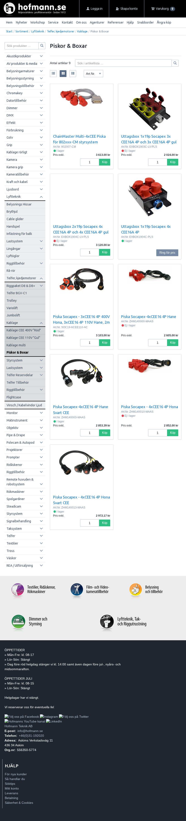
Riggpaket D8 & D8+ (21, 286)
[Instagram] (49, 716)
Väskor (11, 558)
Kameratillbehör (18, 174)
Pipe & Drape (16, 435)
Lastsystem (15, 241)
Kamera (12, 159)
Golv (10, 137)
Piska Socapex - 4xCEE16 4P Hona (149, 406)
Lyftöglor (13, 256)
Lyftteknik (37, 31)
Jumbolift (13, 315)
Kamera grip (15, 167)
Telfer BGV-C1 (17, 293)
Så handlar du (15, 779)
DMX (10, 115)
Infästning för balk (19, 234)
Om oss (81, 22)
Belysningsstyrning (20, 78)
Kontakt (67, 22)
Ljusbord (13, 189)
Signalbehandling (19, 521)
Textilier (12, 543)
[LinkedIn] (54, 721)
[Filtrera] (175, 63)
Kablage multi (16, 345)
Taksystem (14, 528)
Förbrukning (15, 130)
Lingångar (13, 248)
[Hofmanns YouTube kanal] (25, 721)
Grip (9, 145)
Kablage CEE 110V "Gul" (23, 337)
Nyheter (21, 22)
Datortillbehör (17, 100)
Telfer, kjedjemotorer (60, 31)
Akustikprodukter (19, 56)
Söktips (10, 783)
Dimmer (12, 108)
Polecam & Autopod (20, 442)
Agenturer (97, 22)
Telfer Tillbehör (18, 382)
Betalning (11, 798)
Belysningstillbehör (20, 86)
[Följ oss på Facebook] (22, 716)
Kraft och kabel (17, 182)
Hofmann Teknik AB (18, 726)
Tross (11, 551)
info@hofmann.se (30, 731)
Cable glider (15, 219)
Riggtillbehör (16, 263)
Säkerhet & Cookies (19, 802)
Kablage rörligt (17, 152)
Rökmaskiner (15, 492)
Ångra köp (164, 22)
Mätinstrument (17, 420)
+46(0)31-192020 (31, 735)
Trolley (12, 300)
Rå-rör (11, 270)
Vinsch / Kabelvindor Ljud (24, 405)
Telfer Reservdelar (20, 375)
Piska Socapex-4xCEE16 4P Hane (148, 316)
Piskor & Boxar (18, 352)
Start (9, 31)
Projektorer (14, 450)
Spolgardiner (16, 499)
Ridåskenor (14, 465)
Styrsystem (14, 360)
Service (53, 22)
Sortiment (21, 31)
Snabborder (145, 22)
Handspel (13, 226)
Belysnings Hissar (19, 204)
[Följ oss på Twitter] (74, 716)
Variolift (12, 308)
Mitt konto (12, 788)
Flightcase (14, 397)
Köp (104, 162)
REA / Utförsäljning (20, 565)
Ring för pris (167, 252)
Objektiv (12, 428)
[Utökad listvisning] (72, 73)
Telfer (11, 536)
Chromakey (14, 93)
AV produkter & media (22, 63)
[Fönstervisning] (63, 73)
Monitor (12, 413)
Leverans (11, 793)
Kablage (82, 31)
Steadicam (14, 506)
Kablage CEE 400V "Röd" (24, 330)
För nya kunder (16, 774)
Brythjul (12, 211)
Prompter (13, 457)
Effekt (11, 123)
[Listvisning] (53, 73)
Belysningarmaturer (20, 71)
